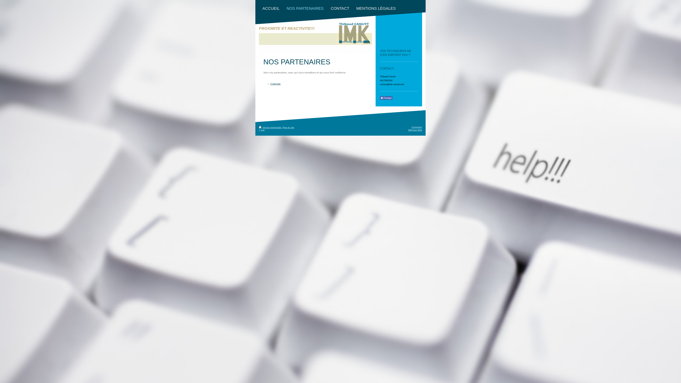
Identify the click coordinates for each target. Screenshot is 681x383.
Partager (387, 98)
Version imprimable (272, 127)
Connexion (416, 127)
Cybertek (275, 83)
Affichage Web (415, 130)
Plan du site (288, 127)
